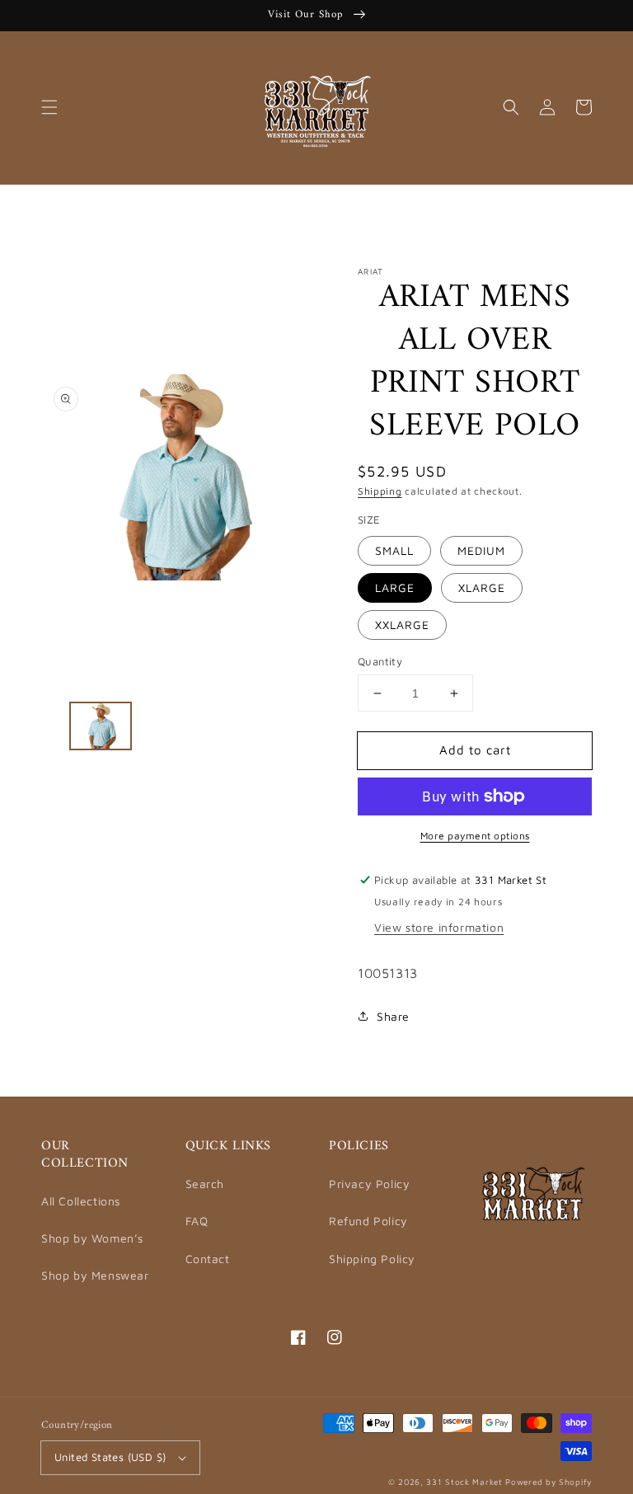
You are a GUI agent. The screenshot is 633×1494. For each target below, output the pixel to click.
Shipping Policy (372, 1259)
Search (205, 1184)
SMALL (394, 550)
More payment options (475, 835)
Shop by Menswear (95, 1275)
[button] (49, 107)
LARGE (395, 587)
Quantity (380, 661)
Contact (207, 1259)
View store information (439, 927)
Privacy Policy (369, 1184)
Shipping (380, 491)
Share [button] (393, 1016)
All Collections (80, 1201)
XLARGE (481, 587)
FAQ (197, 1221)
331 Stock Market (465, 1482)
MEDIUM (481, 550)
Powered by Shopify (548, 1482)
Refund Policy (368, 1221)
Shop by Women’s (92, 1238)
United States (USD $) (110, 1456)
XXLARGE (402, 625)
